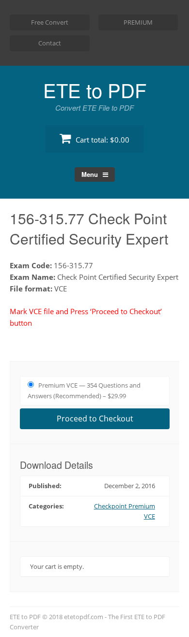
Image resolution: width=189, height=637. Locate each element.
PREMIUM (138, 22)
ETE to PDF (94, 89)
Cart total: (101, 140)
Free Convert (49, 22)
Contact (49, 43)
